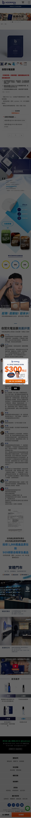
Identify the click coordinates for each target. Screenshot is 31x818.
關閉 (15, 388)
